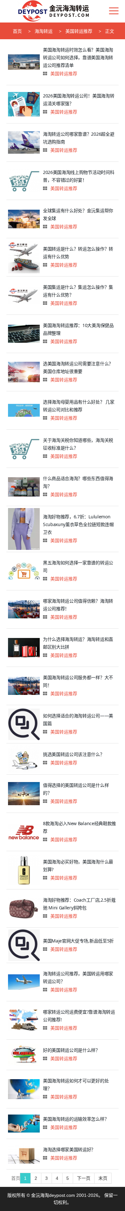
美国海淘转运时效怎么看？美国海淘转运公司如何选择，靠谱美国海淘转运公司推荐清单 (78, 57)
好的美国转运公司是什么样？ (71, 1050)
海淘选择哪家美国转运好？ (69, 1149)
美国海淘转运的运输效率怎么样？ (76, 1119)
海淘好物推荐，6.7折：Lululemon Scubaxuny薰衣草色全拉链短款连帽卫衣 (78, 524)
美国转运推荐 (78, 31)
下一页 (83, 1178)
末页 (102, 1178)
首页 (17, 31)
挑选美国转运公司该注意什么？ (73, 754)
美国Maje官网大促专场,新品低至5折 (78, 941)
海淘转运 (44, 31)
